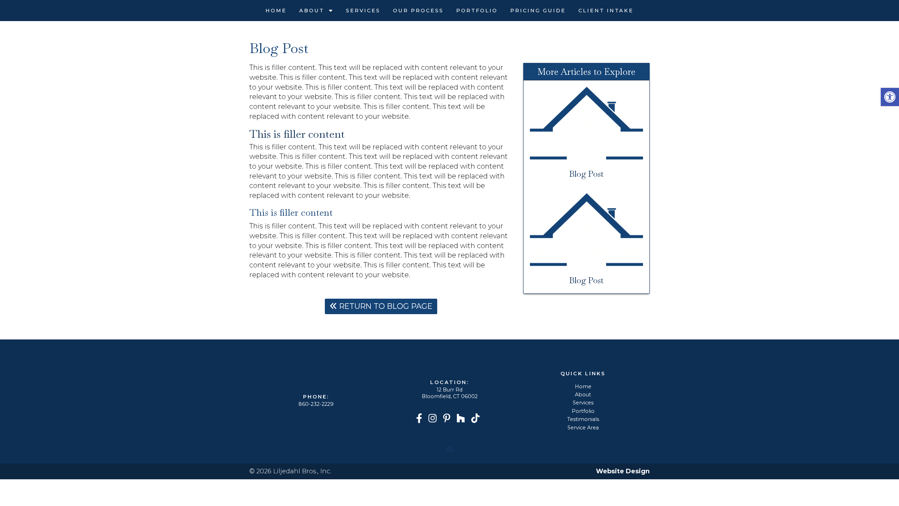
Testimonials (583, 419)
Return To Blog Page (384, 306)
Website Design (623, 471)
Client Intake (606, 10)
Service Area (583, 427)
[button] (890, 97)
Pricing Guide (538, 10)
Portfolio (477, 10)
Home (276, 10)
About (313, 10)
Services (363, 10)
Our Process (418, 10)
